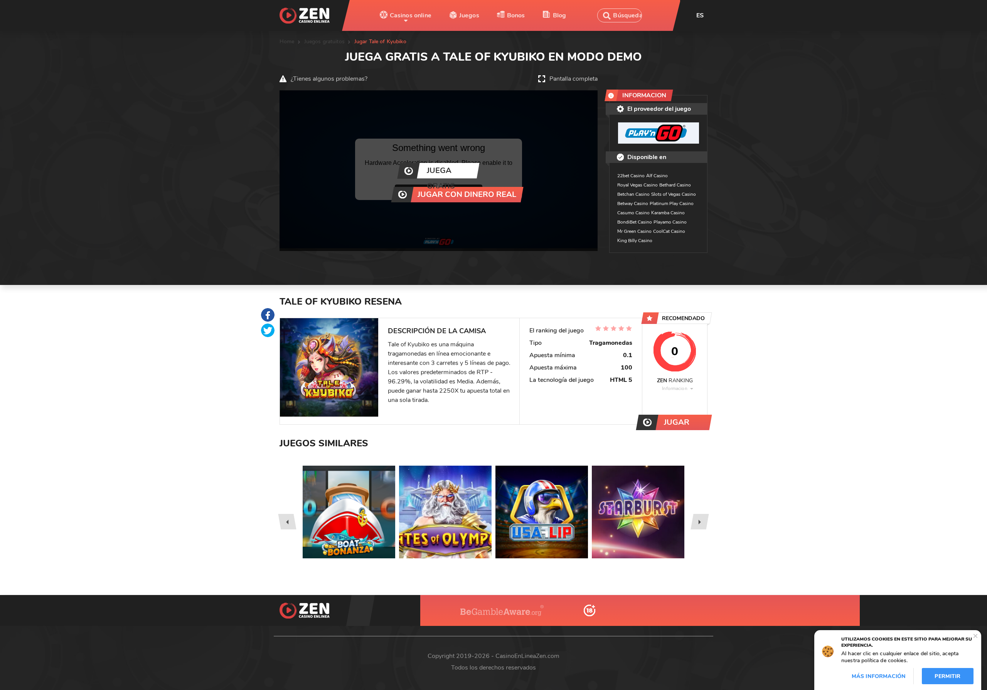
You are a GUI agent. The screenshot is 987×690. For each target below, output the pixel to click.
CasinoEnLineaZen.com (527, 656)
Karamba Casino (668, 212)
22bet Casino (631, 175)
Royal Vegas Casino (637, 185)
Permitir (947, 676)
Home (287, 41)
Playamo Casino (670, 222)
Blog (559, 15)
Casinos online (410, 15)
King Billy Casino (634, 240)
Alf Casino (657, 175)
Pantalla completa (573, 79)
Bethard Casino (675, 185)
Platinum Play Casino (672, 203)
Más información (879, 676)
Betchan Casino (633, 194)
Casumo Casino (633, 212)
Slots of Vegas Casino (673, 194)
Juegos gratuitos (324, 41)
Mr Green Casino (634, 231)
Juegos (469, 15)
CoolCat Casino (669, 231)
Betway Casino (632, 203)
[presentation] (287, 521)
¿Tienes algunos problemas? (329, 79)
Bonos (516, 15)
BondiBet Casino (634, 222)
